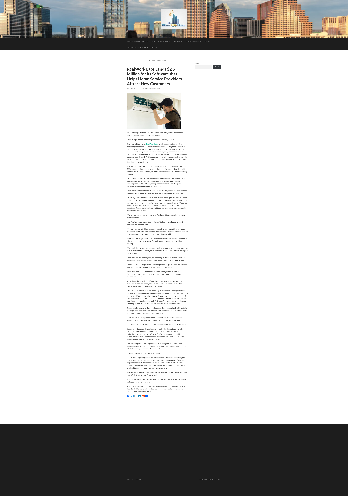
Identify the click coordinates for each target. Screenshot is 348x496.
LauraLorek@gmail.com (151, 88)
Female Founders (133, 47)
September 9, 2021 (133, 88)
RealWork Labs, (152, 144)
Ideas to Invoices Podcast (161, 41)
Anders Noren (211, 479)
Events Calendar (150, 47)
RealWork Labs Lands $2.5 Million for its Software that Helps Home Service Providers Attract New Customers (154, 76)
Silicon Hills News (141, 41)
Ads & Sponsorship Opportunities (198, 41)
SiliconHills (136, 479)
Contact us (178, 41)
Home (129, 41)
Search (197, 63)
